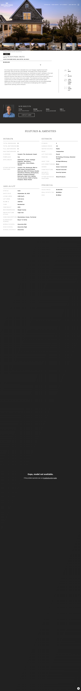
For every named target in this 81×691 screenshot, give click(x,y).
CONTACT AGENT (27, 115)
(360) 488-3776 (37, 110)
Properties (47, 4)
